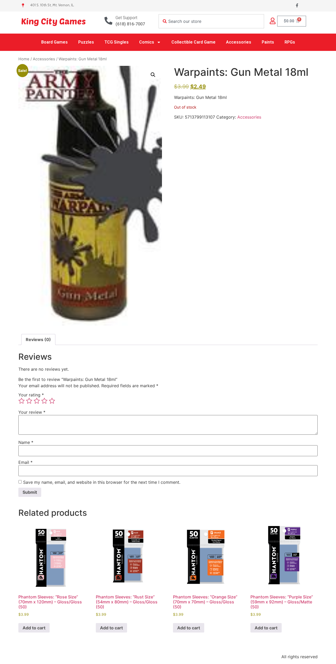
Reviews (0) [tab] (38, 339)
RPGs (290, 42)
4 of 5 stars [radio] (44, 401)
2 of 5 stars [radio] (29, 401)
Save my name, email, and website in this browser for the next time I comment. (101, 482)
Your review (31, 412)
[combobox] (211, 21)
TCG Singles (116, 42)
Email (25, 462)
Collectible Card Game (193, 42)
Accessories (238, 42)
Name (25, 442)
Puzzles (86, 42)
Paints (268, 42)
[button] (153, 74)
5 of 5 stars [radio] (52, 401)
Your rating (31, 395)
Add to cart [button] (34, 627)
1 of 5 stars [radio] (21, 401)
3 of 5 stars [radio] (37, 401)
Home (23, 59)
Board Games (54, 42)
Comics (146, 42)
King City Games (53, 21)
